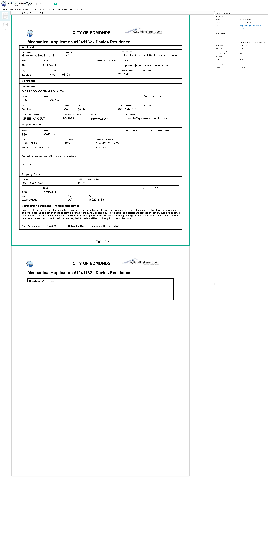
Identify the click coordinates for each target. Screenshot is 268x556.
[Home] (17, 4)
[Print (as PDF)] (43, 13)
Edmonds (4, 9)
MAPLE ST (34, 9)
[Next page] (14, 13)
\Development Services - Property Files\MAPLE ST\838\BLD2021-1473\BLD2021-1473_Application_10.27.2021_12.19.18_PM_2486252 (252, 26)
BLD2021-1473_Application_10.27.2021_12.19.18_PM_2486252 (69, 9)
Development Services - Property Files (19, 9)
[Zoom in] (27, 13)
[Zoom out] (30, 13)
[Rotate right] (40, 13)
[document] (241, 283)
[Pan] (22, 13)
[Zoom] (25, 13)
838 (40, 9)
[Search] (55, 4)
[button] (5, 16)
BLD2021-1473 (47, 9)
